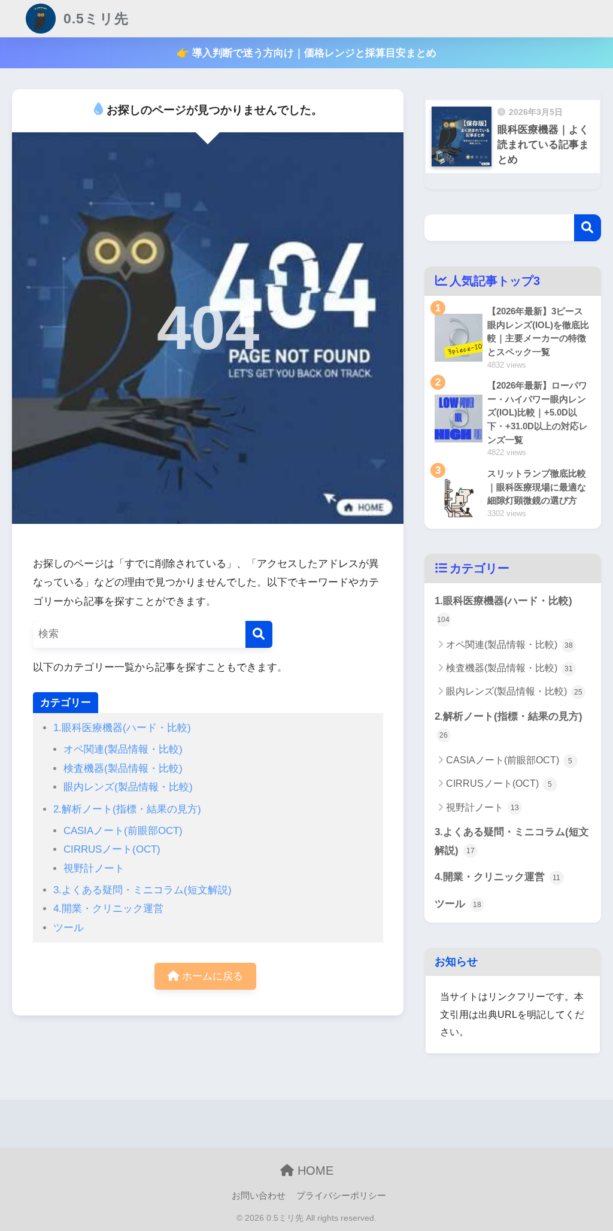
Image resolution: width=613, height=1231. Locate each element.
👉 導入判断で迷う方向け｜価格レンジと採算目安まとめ (306, 53)
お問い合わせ (259, 1195)
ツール (68, 927)
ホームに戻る (211, 976)
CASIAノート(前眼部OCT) (123, 830)
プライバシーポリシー (341, 1195)
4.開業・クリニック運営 (108, 908)
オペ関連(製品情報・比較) (123, 749)
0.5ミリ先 (94, 18)
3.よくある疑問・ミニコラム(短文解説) (142, 890)
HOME (313, 1170)
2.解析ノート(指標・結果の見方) (127, 809)
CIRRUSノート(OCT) (111, 849)
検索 (587, 227)
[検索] (258, 634)
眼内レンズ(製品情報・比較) (128, 787)
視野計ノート (94, 868)
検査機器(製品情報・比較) (123, 768)
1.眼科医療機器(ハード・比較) (122, 727)
